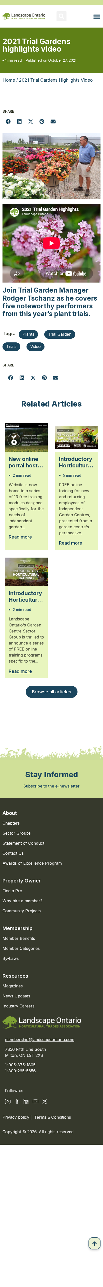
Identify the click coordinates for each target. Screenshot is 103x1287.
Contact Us (13, 853)
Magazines (12, 985)
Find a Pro (12, 890)
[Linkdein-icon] (26, 1101)
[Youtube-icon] (35, 1101)
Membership (17, 928)
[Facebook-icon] (17, 1101)
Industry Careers (18, 1005)
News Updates (16, 995)
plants (28, 334)
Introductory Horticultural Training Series (75, 462)
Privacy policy (16, 1117)
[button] (61, 16)
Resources (15, 976)
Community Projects (21, 910)
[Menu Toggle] (96, 17)
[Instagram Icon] (7, 1101)
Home (8, 80)
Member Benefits (18, 938)
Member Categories (21, 948)
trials (11, 346)
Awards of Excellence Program (32, 863)
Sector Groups (16, 833)
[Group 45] (45, 1101)
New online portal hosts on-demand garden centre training (24, 462)
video (35, 346)
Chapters (11, 823)
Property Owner (21, 881)
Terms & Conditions (52, 1117)
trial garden (60, 334)
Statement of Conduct (23, 843)
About (9, 813)
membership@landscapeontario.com (39, 1039)
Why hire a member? (22, 900)
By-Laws (10, 958)
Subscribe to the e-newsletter (52, 786)
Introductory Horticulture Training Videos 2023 (26, 596)
